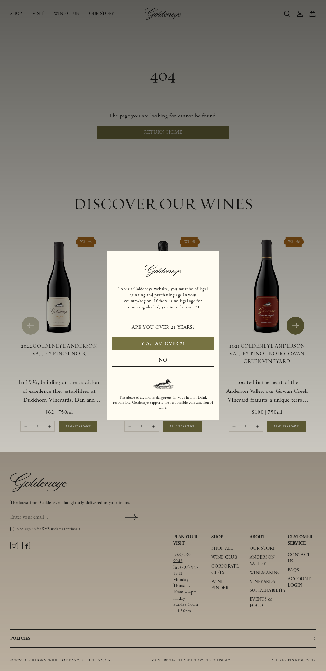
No (163, 360)
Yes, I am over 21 (163, 343)
